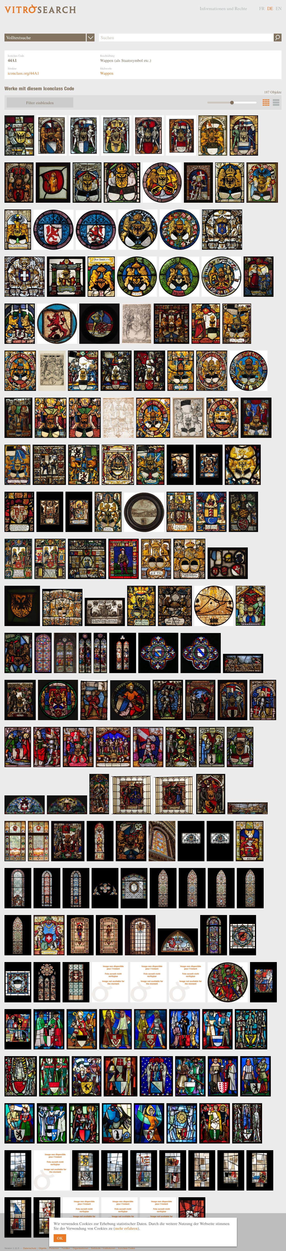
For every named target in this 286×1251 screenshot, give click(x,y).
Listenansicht (276, 102)
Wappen (106, 73)
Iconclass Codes (126, 1248)
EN (279, 8)
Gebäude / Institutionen (103, 1248)
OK (60, 1238)
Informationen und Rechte (223, 8)
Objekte (43, 1248)
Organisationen (80, 1248)
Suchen (278, 37)
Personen (54, 1248)
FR (262, 8)
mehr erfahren (126, 1228)
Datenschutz (29, 1248)
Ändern (91, 37)
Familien (66, 1248)
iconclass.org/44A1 (23, 73)
